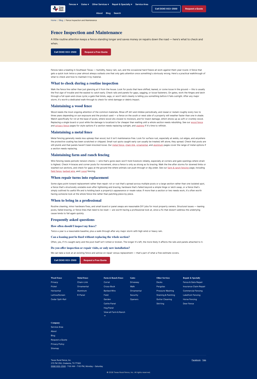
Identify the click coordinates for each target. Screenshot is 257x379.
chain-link (130, 145)
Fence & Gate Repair (193, 282)
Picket (54, 286)
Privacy (54, 282)
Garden (107, 299)
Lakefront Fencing (191, 295)
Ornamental (83, 286)
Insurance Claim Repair (194, 286)
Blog (108, 13)
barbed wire (69, 171)
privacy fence (62, 125)
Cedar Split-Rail (58, 299)
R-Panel (81, 295)
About (99, 13)
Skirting (160, 303)
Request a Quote (194, 8)
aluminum (158, 145)
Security (134, 295)
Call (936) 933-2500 (166, 8)
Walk (132, 286)
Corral (107, 282)
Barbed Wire (110, 290)
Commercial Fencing (193, 290)
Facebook (196, 360)
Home (53, 20)
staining (140, 125)
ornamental (142, 145)
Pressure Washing (165, 290)
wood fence (197, 122)
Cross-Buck (109, 286)
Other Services (100, 4)
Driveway (134, 282)
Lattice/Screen (58, 295)
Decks (159, 282)
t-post (84, 171)
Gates (85, 4)
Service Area (141, 4)
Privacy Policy (57, 344)
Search (117, 13)
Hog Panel (109, 308)
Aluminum (82, 290)
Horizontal (56, 290)
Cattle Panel (110, 303)
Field (106, 295)
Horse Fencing (190, 299)
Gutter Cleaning (164, 299)
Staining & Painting (165, 295)
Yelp (204, 360)
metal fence (118, 145)
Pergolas (160, 286)
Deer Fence (188, 303)
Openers (134, 299)
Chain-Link (82, 282)
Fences (73, 4)
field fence (56, 171)
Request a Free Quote (96, 52)
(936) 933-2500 (58, 366)
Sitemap (55, 348)
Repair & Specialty (122, 4)
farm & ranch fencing (178, 167)
